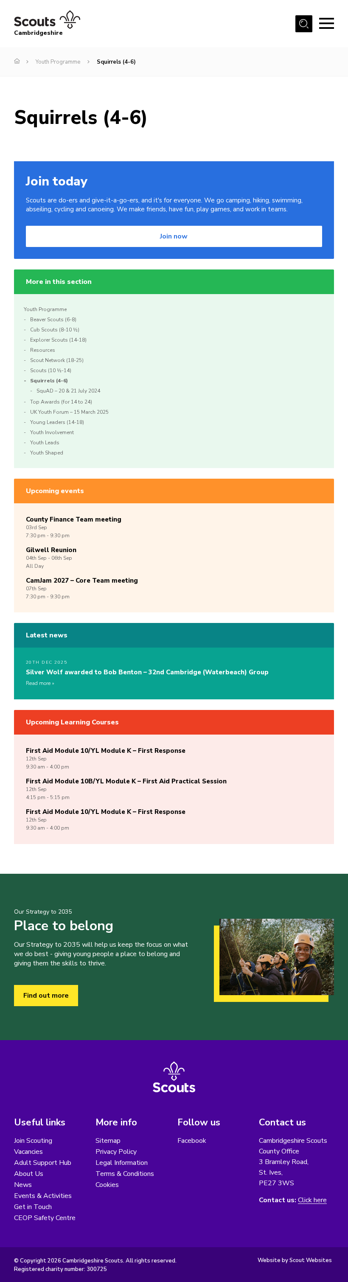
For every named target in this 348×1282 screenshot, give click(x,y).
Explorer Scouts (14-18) (58, 340)
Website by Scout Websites (295, 1260)
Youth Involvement (52, 432)
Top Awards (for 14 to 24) (61, 401)
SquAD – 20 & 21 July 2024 (68, 390)
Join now (174, 236)
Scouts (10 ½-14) (50, 370)
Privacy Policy (116, 1151)
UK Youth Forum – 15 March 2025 (69, 412)
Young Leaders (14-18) (57, 422)
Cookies (107, 1184)
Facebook (191, 1140)
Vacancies (28, 1151)
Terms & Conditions (124, 1173)
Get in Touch (33, 1207)
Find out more (46, 995)
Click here (312, 1200)
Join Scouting (33, 1140)
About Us (28, 1173)
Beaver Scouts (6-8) (53, 319)
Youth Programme (58, 62)
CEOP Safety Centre (45, 1218)
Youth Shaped (46, 452)
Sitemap (108, 1140)
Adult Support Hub (42, 1162)
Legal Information (121, 1162)
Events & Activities (43, 1196)
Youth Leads (44, 442)
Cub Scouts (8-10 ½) (54, 329)
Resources (42, 350)
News (23, 1184)
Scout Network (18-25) (57, 360)
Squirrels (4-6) (49, 380)
